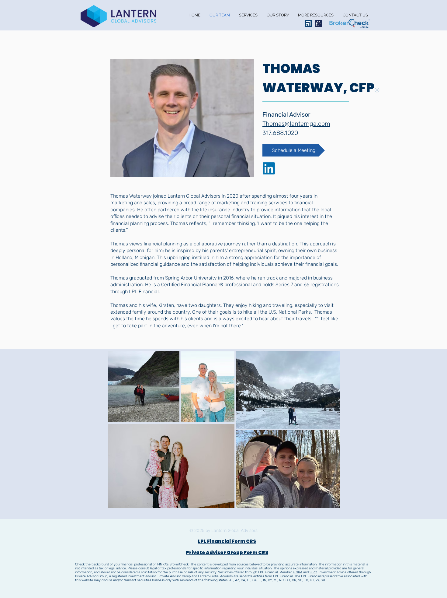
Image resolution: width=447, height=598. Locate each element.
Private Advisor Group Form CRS (227, 552)
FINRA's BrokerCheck (173, 564)
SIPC (313, 572)
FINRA (297, 572)
